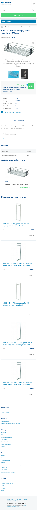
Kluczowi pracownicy (6, 458)
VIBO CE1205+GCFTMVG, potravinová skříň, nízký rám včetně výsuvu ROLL (17, 344)
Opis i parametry (19, 120)
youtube (15, 500)
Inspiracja (18, 499)
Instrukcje (3, 432)
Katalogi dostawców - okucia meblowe (10, 423)
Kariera (3, 462)
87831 (32, 309)
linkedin (9, 500)
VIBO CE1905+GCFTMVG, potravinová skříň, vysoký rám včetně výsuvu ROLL (17, 264)
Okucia (3, 410)
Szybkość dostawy (6, 444)
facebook (25, 499)
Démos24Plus (18, 15)
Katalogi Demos (5, 421)
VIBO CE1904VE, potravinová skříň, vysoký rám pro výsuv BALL (16, 225)
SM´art (2, 490)
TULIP (2, 485)
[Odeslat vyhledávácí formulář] (33, 10)
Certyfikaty (4, 439)
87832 (32, 229)
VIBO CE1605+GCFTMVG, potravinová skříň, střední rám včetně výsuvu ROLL (17, 383)
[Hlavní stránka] (3, 26)
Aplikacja (3, 435)
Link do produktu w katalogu (12, 112)
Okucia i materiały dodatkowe (15, 27)
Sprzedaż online (5, 442)
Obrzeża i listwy (5, 412)
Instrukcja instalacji (10, 138)
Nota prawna (4, 469)
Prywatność (4, 467)
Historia (3, 455)
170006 (32, 269)
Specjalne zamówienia (6, 437)
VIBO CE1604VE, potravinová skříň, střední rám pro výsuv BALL (16, 304)
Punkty (3, 446)
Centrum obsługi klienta (7, 483)
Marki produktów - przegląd (8, 472)
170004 (32, 348)
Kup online (31, 85)
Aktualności (10, 499)
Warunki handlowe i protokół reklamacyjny (11, 465)
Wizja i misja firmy (5, 460)
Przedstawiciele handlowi (7, 481)
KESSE (3, 488)
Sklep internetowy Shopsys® (16, 505)
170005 (32, 388)
